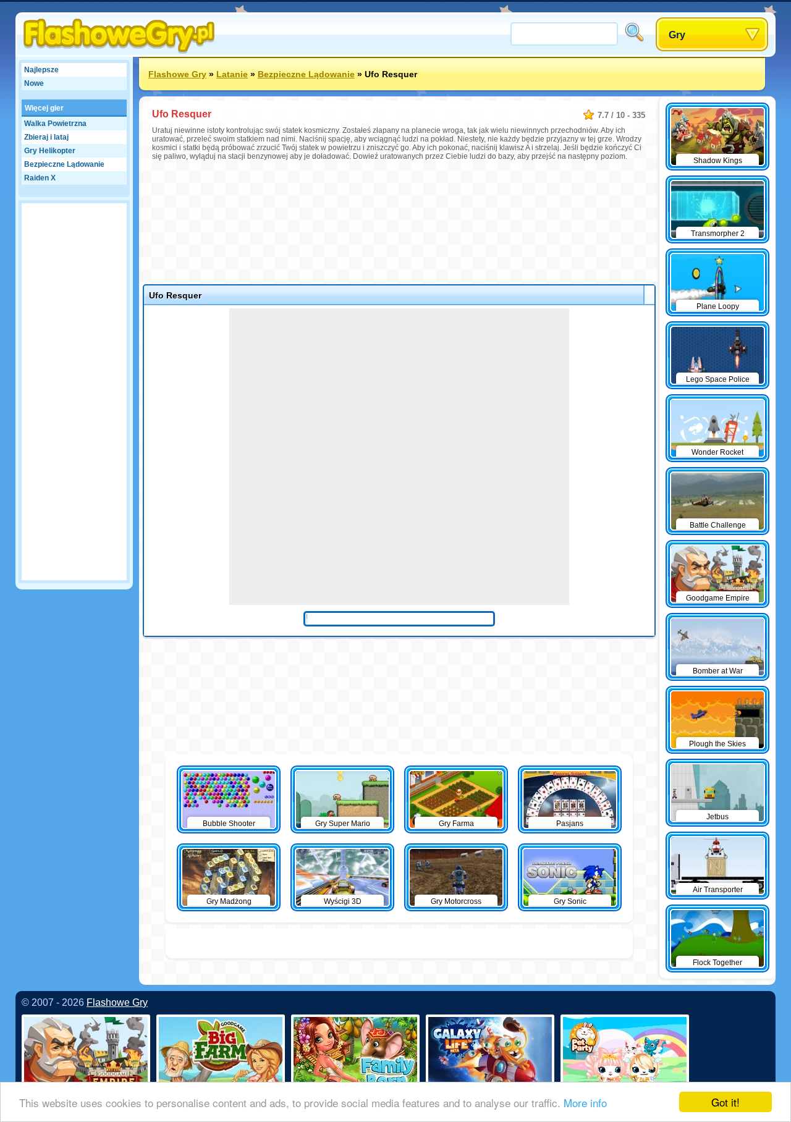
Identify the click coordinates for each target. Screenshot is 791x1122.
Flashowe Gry (177, 74)
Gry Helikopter (49, 150)
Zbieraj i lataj (46, 137)
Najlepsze (41, 69)
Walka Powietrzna (55, 123)
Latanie (232, 74)
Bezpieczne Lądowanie (64, 164)
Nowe (34, 83)
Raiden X (40, 178)
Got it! (725, 1102)
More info (585, 1102)
